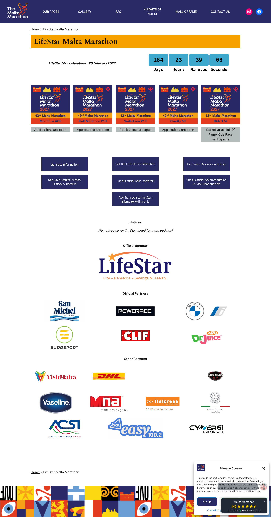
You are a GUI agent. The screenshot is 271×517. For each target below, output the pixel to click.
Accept (207, 501)
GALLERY (84, 11)
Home (35, 29)
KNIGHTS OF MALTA (152, 12)
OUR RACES (51, 11)
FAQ (118, 11)
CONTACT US (220, 11)
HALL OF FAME (186, 11)
